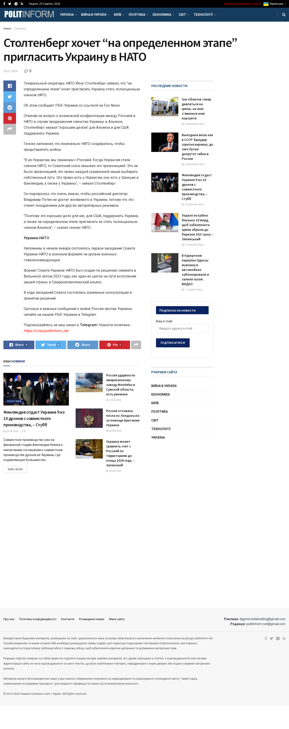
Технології (203, 14)
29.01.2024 (10, 71)
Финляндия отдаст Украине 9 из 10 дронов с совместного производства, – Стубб (33, 418)
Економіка (162, 14)
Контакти (67, 619)
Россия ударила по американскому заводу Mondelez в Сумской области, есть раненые (120, 384)
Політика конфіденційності (37, 619)
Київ (117, 14)
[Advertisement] (185, 479)
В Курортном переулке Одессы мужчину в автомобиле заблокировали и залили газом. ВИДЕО (195, 269)
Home (7, 28)
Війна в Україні (93, 14)
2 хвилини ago (194, 124)
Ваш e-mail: (164, 321)
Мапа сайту (117, 619)
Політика (137, 14)
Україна (67, 14)
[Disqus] (72, 540)
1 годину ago (193, 289)
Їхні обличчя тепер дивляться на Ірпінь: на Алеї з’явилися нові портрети (196, 108)
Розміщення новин (91, 619)
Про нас (8, 619)
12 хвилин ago (194, 204)
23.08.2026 (11, 431)
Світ (182, 14)
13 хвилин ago (194, 244)
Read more (15, 469)
